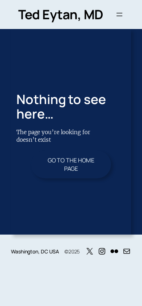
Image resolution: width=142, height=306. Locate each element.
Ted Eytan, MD (60, 14)
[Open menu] (119, 14)
